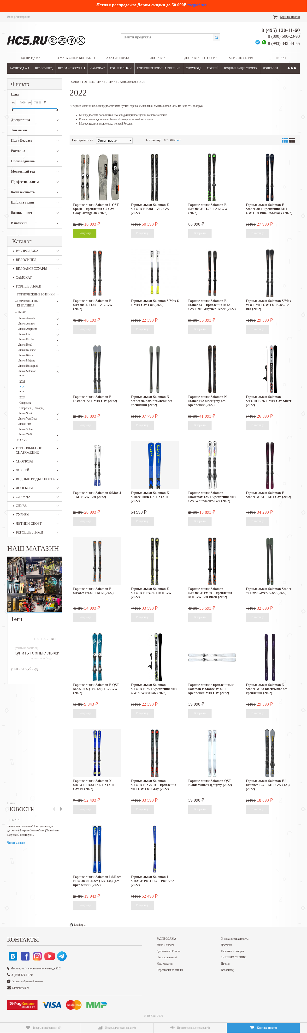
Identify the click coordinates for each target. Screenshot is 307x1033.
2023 (22, 392)
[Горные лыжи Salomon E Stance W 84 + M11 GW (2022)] (270, 465)
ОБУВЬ (21, 506)
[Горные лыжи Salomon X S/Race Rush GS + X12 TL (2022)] (155, 465)
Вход (10, 16)
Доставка (158, 58)
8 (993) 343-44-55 (284, 43)
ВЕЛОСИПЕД (44, 68)
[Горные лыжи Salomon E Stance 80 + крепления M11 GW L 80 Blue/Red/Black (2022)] (270, 177)
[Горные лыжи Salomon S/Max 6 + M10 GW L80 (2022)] (155, 273)
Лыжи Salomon (27, 371)
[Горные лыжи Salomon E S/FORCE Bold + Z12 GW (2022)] (155, 177)
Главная (74, 82)
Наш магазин (164, 963)
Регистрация (22, 16)
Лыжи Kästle (25, 355)
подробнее (197, 4)
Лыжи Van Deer (27, 418)
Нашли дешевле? (167, 957)
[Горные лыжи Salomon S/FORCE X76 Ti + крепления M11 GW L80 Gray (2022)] (155, 753)
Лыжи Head (25, 344)
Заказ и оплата (117, 58)
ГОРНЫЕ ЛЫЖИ (121, 68)
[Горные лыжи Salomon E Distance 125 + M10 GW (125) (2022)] (270, 753)
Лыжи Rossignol (28, 365)
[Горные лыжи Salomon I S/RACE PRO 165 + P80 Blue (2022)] (155, 849)
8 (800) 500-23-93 (284, 36)
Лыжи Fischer (26, 339)
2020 (22, 376)
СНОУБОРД (193, 68)
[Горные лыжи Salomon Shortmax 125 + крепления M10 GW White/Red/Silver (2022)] (212, 465)
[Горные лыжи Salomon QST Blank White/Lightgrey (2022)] (212, 753)
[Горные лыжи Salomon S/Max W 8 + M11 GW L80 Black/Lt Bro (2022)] (270, 273)
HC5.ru (151, 1016)
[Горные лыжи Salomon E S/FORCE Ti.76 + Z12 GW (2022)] (212, 177)
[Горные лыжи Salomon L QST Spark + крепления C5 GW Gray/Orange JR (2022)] (97, 177)
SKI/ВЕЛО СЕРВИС (241, 58)
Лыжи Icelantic (26, 350)
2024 (22, 397)
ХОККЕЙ (212, 68)
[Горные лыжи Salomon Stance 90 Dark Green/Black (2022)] (270, 561)
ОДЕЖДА (23, 497)
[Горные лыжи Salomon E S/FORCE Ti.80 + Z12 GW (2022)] (97, 273)
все (179, 140)
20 (167, 140)
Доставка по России (201, 58)
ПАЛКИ (21, 440)
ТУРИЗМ (22, 514)
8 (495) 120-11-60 (280, 30)
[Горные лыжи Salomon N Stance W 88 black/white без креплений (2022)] (270, 657)
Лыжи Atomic (26, 323)
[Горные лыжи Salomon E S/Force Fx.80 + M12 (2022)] (97, 561)
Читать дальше (16, 842)
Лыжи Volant (25, 429)
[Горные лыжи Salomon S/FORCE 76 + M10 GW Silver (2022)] (270, 369)
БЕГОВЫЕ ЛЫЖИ (29, 532)
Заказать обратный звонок (27, 981)
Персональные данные (170, 970)
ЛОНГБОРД (270, 68)
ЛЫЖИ (20, 312)
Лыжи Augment (27, 328)
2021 (22, 381)
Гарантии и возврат (232, 951)
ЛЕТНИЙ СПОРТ (29, 523)
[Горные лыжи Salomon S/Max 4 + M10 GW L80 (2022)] (97, 465)
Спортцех (25, 402)
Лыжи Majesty (26, 360)
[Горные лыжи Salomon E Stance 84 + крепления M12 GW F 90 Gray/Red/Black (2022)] (212, 273)
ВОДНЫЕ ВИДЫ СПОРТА (240, 68)
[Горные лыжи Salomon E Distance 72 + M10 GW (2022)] (97, 369)
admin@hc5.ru (20, 988)
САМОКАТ (97, 68)
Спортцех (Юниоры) (31, 408)
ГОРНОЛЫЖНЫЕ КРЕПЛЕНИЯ (27, 303)
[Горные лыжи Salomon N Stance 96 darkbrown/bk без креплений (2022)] (155, 369)
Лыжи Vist (24, 424)
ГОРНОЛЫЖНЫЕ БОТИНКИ (35, 294)
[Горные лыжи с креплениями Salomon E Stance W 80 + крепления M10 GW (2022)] (212, 657)
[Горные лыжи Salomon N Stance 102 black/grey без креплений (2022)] (212, 369)
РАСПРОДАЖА (31, 58)
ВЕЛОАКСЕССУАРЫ (71, 68)
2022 (22, 387)
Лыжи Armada (26, 318)
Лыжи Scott (25, 413)
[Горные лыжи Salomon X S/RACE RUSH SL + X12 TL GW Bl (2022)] (97, 753)
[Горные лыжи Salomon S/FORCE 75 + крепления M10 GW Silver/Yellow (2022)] (155, 657)
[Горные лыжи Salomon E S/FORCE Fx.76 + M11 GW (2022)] (155, 561)
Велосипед (227, 970)
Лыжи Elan (24, 334)
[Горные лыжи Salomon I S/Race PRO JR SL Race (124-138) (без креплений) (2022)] (97, 849)
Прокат (280, 58)
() (47, 1027)
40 (171, 140)
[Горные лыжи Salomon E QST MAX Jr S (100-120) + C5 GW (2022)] (97, 657)
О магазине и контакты (76, 58)
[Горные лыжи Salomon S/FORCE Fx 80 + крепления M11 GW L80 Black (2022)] (212, 561)
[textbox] (167, 37)
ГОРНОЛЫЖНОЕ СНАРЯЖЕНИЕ (158, 68)
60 (174, 140)
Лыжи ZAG (25, 434)
